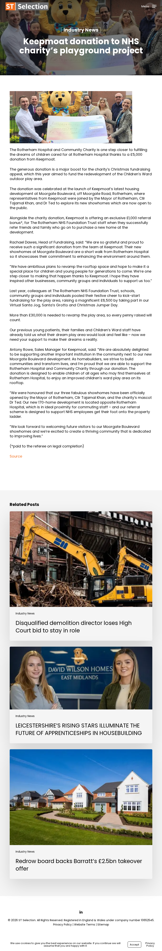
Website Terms (84, 924)
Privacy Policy (62, 924)
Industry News (81, 30)
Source (16, 456)
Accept (134, 944)
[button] (148, 6)
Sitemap (103, 924)
